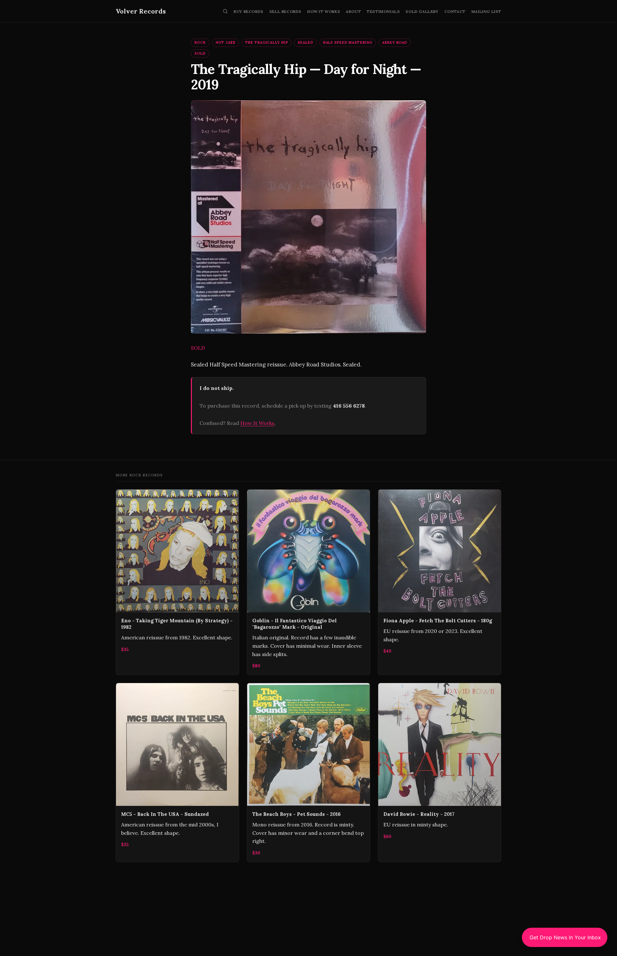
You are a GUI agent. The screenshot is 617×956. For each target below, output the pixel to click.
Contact (455, 11)
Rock (200, 42)
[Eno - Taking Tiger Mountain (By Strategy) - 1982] (177, 582)
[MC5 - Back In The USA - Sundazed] (177, 772)
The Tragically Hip (266, 42)
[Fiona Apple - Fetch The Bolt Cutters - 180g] (439, 582)
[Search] (225, 11)
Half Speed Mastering (348, 42)
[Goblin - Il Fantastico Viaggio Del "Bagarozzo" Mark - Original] (308, 582)
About (353, 11)
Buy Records (249, 11)
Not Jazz (226, 42)
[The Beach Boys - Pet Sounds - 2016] (308, 772)
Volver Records (141, 11)
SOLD (200, 53)
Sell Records (285, 11)
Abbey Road (394, 42)
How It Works (323, 11)
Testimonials (383, 11)
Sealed (305, 42)
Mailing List (486, 11)
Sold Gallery (422, 11)
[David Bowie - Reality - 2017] (439, 772)
